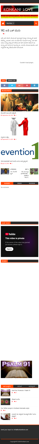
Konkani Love (11, 80)
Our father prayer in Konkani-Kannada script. (15, 408)
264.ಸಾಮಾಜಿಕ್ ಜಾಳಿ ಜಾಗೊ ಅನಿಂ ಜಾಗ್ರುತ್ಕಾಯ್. (14, 161)
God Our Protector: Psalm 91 (21, 390)
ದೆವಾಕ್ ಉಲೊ (16, 399)
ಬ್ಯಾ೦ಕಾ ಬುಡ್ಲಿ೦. (5, 137)
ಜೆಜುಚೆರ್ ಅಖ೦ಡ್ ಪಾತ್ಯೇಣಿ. (8, 113)
